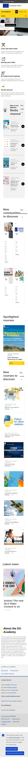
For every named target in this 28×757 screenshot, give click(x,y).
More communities (24, 211)
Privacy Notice (14, 670)
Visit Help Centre (10, 25)
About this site (16, 719)
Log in (21, 11)
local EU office (12, 693)
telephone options (12, 687)
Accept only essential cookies (15, 753)
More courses (22, 374)
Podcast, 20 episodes (14, 167)
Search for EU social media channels (11, 701)
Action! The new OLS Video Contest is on (13, 603)
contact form (14, 690)
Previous (4, 582)
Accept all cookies (12, 749)
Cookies (3, 724)
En (25, 11)
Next (23, 582)
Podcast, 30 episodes (14, 130)
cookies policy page (14, 737)
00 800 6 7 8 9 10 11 (11, 685)
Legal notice (16, 721)
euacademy (6, 11)
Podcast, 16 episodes (14, 149)
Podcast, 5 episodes (13, 189)
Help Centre (4, 670)
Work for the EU (5, 719)
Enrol (11, 363)
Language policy (5, 721)
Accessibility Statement (7, 673)
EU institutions (11, 710)
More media (22, 107)
